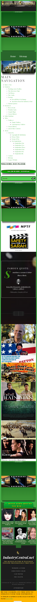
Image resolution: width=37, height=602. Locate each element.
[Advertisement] (18, 31)
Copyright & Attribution (19, 135)
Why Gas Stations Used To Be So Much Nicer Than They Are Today (8, 542)
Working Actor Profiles (15, 89)
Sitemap (10, 158)
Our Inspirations (16, 141)
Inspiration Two (19, 145)
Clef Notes (11, 93)
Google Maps (12, 112)
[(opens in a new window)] (18, 227)
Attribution (18, 588)
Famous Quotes (12, 103)
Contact (10, 156)
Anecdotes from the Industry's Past (22, 101)
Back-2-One (8, 85)
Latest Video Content (14, 128)
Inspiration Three (20, 147)
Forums (10, 97)
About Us (11, 133)
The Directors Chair (14, 91)
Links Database (9, 116)
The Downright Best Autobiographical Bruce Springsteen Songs (21, 542)
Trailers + (11, 120)
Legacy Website (12, 160)
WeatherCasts (12, 110)
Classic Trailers (16, 122)
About (6, 131)
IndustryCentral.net (18, 557)
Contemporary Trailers (18, 124)
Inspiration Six (19, 153)
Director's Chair (18, 571)
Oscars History (12, 114)
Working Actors (18, 568)
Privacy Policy (16, 137)
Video (6, 118)
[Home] (18, 552)
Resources (8, 106)
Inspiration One (19, 143)
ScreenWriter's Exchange (19, 99)
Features (7, 87)
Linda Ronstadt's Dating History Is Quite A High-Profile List (8, 523)
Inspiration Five (19, 151)
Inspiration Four (19, 149)
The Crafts (11, 95)
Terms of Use (15, 139)
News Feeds (11, 108)
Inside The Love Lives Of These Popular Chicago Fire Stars (21, 523)
